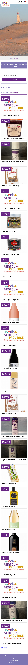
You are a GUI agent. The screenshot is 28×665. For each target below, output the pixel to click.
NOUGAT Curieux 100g (9, 484)
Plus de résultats (3, 647)
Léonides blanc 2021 (8, 529)
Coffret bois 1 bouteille (9, 277)
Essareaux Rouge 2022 (9, 598)
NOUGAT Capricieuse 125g (10, 186)
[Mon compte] (19, 2)
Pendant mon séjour (9, 73)
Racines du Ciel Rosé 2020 (10, 322)
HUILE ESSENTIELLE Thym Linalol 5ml (13, 162)
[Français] (25, 2)
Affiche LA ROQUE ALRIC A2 (11, 208)
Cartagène (5, 391)
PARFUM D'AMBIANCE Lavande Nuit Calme (14, 460)
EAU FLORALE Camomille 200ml (12, 620)
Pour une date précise (9, 71)
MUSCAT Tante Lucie (9, 345)
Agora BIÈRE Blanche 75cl (10, 116)
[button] (21, 2)
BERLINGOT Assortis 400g (10, 254)
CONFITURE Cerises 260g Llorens (13, 138)
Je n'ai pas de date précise (10, 75)
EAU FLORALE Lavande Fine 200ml (13, 436)
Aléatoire (5, 92)
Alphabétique (14, 92)
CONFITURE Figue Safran (10, 575)
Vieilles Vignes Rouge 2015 (10, 300)
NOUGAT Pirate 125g (9, 414)
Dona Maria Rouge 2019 (9, 368)
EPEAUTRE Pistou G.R (9, 231)
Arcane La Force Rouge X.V (11, 552)
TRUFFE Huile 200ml (8, 506)
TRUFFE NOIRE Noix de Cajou (11, 643)
